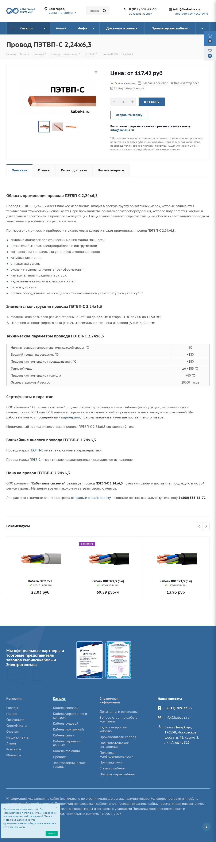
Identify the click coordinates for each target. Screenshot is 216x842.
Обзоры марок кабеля (117, 774)
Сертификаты (16, 726)
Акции (11, 743)
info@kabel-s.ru (186, 9)
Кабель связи (63, 735)
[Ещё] (203, 28)
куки (37, 812)
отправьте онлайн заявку (91, 498)
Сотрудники (15, 720)
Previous (199, 526)
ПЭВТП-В (36, 450)
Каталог (59, 698)
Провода (60, 757)
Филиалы (13, 755)
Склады (12, 708)
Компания (14, 698)
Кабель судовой (65, 723)
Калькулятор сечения (129, 88)
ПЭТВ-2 (35, 460)
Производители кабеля (118, 737)
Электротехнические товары (69, 765)
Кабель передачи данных (67, 743)
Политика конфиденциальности (116, 754)
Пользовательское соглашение (114, 745)
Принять (51, 833)
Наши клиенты (17, 737)
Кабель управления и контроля (70, 716)
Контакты (13, 749)
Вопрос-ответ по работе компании (119, 719)
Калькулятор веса (186, 83)
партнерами (70, 417)
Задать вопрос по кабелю (113, 729)
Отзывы (12, 731)
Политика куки (111, 762)
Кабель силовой (65, 708)
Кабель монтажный (68, 729)
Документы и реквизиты (119, 712)
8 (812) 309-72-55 (143, 9)
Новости (12, 714)
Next (206, 526)
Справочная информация (110, 700)
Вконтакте (206, 827)
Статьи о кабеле (112, 768)
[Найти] (104, 11)
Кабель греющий (66, 751)
